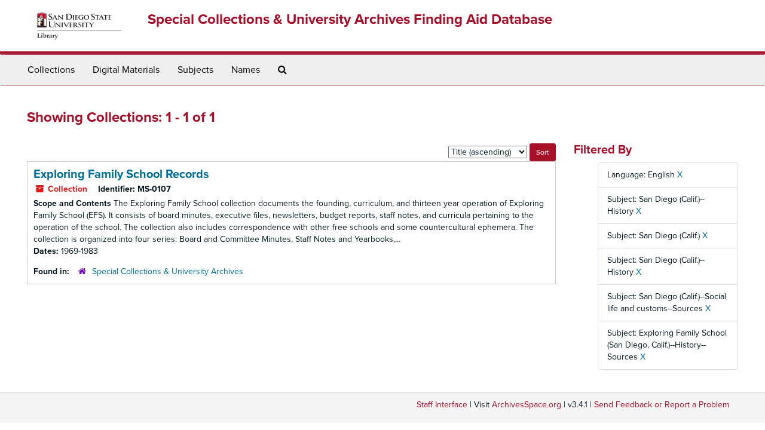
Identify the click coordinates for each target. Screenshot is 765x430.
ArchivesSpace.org (526, 405)
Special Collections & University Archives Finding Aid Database (350, 19)
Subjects (195, 70)
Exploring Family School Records (121, 174)
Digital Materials (126, 70)
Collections (51, 70)
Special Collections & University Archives (167, 271)
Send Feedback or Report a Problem (661, 405)
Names (245, 70)
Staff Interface (442, 405)
